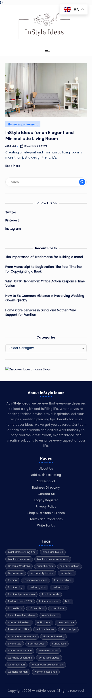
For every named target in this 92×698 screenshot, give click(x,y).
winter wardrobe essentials (48, 664)
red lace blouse (45, 629)
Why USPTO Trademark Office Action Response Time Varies (45, 283)
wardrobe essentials (20, 657)
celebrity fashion (69, 566)
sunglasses (59, 643)
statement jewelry (53, 636)
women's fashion (18, 671)
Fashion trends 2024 (20, 601)
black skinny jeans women (53, 559)
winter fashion (16, 664)
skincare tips (68, 629)
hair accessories (48, 601)
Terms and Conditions (46, 519)
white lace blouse (49, 657)
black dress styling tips (22, 552)
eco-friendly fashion (42, 573)
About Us (46, 469)
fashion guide (37, 587)
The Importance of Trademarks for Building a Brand (44, 257)
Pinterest (12, 220)
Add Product (46, 481)
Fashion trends (50, 594)
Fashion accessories (35, 580)
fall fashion (67, 573)
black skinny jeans (19, 559)
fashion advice (62, 580)
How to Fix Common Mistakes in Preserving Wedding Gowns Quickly (44, 298)
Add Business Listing (46, 475)
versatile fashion (48, 650)
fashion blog (15, 587)
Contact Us (46, 494)
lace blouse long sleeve (21, 615)
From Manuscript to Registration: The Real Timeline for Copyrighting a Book (43, 269)
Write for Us (46, 525)
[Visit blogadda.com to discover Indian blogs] (28, 369)
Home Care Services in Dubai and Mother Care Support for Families (40, 312)
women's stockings (46, 671)
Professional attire (18, 629)
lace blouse (57, 608)
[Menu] (47, 52)
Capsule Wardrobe (19, 566)
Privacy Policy (46, 506)
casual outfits (45, 566)
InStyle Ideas (20, 403)
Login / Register (46, 500)
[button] (82, 182)
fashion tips (59, 587)
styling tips (14, 643)
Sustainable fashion (20, 650)
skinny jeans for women (22, 636)
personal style (65, 622)
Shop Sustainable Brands (46, 513)
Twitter (10, 212)
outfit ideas (43, 622)
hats (68, 601)
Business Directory (46, 487)
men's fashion (50, 615)
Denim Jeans (15, 573)
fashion (12, 580)
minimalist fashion (19, 622)
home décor (15, 608)
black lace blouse (52, 552)
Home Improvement (23, 124)
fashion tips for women (21, 594)
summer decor (36, 643)
